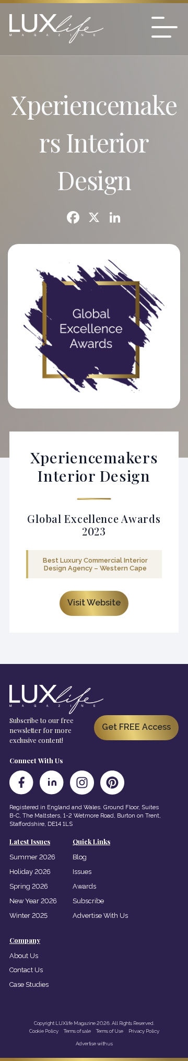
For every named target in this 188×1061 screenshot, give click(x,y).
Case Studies (29, 984)
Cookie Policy (43, 1031)
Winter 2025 (28, 915)
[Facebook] (73, 218)
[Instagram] (82, 783)
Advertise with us (94, 1043)
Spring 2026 (28, 886)
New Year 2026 (33, 901)
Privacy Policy (143, 1031)
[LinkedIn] (52, 783)
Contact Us (26, 970)
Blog (80, 857)
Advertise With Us (100, 915)
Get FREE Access (136, 727)
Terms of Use (109, 1031)
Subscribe (88, 901)
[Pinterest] (112, 783)
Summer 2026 (32, 857)
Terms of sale (77, 1031)
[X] (94, 218)
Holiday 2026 (30, 872)
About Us (23, 956)
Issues (82, 872)
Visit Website (94, 603)
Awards (84, 886)
